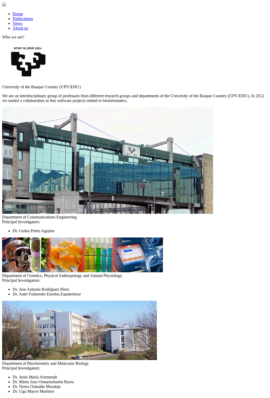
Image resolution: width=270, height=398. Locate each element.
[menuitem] (18, 14)
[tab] (140, 14)
